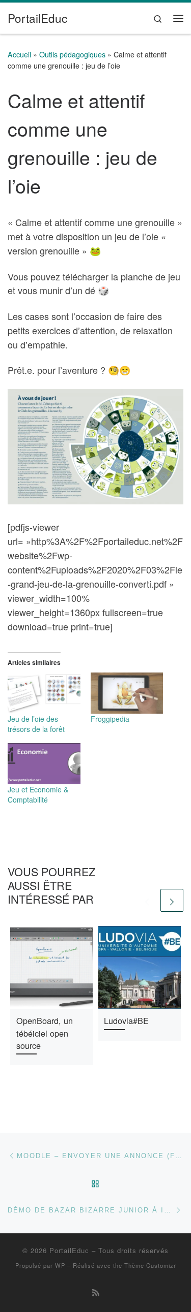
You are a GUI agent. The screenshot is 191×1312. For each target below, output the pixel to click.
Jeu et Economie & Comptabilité (38, 794)
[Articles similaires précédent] (146, 900)
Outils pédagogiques (72, 54)
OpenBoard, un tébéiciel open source (44, 1032)
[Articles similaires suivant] (171, 900)
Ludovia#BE (126, 1020)
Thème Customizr (150, 1265)
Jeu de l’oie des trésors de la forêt (36, 724)
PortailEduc (69, 1250)
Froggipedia (110, 719)
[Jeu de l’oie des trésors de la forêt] (44, 693)
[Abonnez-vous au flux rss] (95, 1292)
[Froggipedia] (127, 693)
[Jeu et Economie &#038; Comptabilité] (44, 763)
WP (60, 1265)
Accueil (19, 54)
